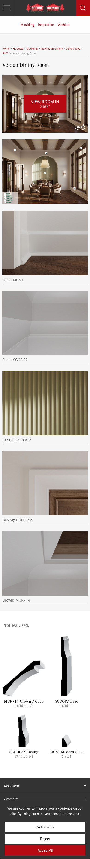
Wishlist (63, 24)
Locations (12, 785)
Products (11, 799)
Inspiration (46, 24)
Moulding (27, 24)
